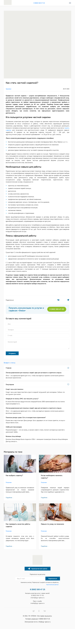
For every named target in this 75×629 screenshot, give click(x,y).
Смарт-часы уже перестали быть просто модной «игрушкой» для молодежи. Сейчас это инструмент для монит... (35, 391)
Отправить (12, 353)
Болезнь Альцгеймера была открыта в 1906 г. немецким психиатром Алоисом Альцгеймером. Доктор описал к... (37, 438)
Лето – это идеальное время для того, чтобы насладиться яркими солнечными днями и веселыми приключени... (35, 375)
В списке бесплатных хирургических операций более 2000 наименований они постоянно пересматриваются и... (35, 401)
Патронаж (9, 482)
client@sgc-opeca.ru (37, 598)
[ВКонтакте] (58, 300)
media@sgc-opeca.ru (37, 603)
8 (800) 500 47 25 (39, 3)
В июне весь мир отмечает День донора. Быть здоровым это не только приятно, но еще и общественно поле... (35, 420)
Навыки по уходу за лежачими (52, 524)
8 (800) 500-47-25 (57, 309)
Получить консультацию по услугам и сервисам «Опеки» (26, 309)
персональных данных (52, 584)
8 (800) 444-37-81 (37, 595)
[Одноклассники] (63, 300)
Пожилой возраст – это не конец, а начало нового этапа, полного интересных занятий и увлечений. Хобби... (35, 429)
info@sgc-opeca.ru (44, 622)
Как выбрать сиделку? (14, 475)
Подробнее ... (10, 497)
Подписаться (52, 579)
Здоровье (8, 89)
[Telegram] (68, 300)
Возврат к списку (9, 363)
